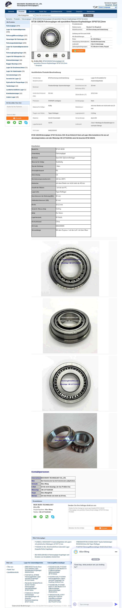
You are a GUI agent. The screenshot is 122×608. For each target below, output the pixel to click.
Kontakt (69, 11)
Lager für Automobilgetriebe (15, 29)
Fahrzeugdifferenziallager (15, 35)
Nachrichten (91, 11)
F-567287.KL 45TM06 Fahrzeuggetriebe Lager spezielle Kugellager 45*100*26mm (33, 577)
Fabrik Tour (42, 11)
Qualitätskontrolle (56, 11)
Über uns (32, 11)
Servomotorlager (12, 75)
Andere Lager (11, 97)
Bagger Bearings (12, 64)
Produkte (21, 11)
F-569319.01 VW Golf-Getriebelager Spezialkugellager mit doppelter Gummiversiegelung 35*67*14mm (32, 597)
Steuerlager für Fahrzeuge (15, 39)
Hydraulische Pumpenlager (15, 82)
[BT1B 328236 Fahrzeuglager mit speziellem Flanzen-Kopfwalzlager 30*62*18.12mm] (50, 37)
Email (115, 5)
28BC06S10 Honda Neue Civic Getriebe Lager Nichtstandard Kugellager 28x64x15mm (33, 569)
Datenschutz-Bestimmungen (21, 606)
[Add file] (74, 604)
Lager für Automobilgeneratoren (17, 47)
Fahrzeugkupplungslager (14, 53)
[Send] (116, 604)
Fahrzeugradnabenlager (14, 43)
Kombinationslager (12, 93)
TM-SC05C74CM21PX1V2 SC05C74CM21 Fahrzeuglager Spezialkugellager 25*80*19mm (33, 586)
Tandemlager (10, 86)
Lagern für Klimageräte (14, 56)
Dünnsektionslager (12, 60)
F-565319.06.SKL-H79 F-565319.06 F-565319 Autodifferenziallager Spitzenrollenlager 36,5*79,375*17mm (56, 598)
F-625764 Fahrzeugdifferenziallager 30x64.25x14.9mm (94, 547)
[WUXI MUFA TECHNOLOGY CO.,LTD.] (11, 5)
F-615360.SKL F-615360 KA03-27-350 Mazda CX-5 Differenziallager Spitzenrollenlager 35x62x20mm (57, 588)
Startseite (11, 11)
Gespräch (108, 5)
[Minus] (116, 551)
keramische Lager (12, 79)
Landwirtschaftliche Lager (15, 90)
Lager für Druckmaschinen (15, 67)
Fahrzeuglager (26, 19)
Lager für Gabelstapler (14, 71)
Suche (89, 15)
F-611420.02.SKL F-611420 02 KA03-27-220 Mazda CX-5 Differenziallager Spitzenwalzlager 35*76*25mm (57, 570)
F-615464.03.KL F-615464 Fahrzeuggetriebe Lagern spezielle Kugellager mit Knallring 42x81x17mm (57, 579)
